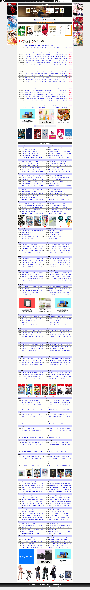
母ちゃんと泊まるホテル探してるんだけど (56, 446)
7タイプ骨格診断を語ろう (26, 234)
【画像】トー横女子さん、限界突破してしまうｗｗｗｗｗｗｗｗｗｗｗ (61, 334)
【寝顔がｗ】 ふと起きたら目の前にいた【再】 (29, 432)
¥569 (12, 45)
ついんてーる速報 (49, 440)
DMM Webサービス (47, 586)
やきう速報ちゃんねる (22, 493)
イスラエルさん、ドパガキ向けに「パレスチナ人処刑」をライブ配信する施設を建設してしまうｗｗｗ (38, 336)
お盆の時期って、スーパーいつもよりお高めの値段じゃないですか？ (33, 250)
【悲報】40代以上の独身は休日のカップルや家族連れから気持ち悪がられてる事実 (35, 258)
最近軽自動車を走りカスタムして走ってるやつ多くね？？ (31, 195)
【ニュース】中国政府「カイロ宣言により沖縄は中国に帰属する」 (60, 272)
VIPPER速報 (20, 507)
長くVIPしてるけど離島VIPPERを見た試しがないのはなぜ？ (59, 442)
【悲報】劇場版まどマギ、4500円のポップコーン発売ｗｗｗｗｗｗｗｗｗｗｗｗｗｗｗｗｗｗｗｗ (38, 517)
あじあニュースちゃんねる (51, 270)
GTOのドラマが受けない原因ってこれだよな (56, 167)
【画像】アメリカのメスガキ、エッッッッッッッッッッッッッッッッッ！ (34, 183)
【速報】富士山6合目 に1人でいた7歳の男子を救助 (57, 161)
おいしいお (20, 314)
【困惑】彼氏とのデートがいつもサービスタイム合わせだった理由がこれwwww (62, 358)
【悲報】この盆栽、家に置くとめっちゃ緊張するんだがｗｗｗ (32, 360)
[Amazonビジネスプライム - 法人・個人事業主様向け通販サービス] (26, 556)
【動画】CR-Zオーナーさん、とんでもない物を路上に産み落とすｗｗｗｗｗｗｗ (35, 189)
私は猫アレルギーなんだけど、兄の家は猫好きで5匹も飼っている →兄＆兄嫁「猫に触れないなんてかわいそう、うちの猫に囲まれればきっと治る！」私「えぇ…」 (52, 56)
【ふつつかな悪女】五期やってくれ (55, 197)
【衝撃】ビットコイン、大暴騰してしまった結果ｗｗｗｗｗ (59, 205)
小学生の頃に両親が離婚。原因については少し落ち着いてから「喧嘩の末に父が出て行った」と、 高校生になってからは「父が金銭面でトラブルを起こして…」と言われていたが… (54, 98)
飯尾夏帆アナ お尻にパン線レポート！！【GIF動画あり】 (59, 324)
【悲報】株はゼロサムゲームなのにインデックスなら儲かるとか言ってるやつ (34, 264)
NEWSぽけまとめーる (50, 201)
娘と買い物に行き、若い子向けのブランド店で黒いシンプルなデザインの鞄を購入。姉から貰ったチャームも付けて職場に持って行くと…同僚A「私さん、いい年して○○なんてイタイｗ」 (55, 81)
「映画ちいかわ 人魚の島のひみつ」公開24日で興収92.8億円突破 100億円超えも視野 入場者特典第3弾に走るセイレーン (69, 503)
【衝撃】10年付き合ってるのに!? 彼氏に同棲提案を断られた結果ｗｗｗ (61, 404)
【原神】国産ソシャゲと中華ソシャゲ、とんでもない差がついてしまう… (34, 402)
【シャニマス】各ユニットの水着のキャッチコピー (57, 511)
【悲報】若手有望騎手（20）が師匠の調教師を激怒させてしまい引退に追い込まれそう (63, 525)
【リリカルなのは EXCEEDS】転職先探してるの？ (57, 193)
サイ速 (19, 187)
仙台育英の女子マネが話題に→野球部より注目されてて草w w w (32, 499)
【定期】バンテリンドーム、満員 (27, 380)
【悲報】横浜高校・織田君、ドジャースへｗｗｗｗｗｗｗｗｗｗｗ (33, 374)
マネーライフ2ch (49, 493)
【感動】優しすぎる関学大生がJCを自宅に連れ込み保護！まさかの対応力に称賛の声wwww (37, 362)
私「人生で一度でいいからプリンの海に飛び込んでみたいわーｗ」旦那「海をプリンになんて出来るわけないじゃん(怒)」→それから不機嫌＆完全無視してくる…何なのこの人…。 (54, 100)
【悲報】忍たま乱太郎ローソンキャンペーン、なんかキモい (31, 332)
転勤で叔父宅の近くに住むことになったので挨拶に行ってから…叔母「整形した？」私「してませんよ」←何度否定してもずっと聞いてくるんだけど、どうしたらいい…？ (53, 64)
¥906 (12, 30)
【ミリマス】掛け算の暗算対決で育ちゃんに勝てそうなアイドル (60, 513)
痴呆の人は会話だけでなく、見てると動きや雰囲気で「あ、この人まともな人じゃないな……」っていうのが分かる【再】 (42, 430)
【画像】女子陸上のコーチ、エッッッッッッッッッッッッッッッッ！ (60, 332)
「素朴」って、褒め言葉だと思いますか (55, 236)
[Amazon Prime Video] (27, 116)
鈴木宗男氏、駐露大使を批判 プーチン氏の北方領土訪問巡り (32, 252)
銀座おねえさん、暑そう (53, 529)
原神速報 (20, 398)
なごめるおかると (21, 426)
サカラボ (20, 412)
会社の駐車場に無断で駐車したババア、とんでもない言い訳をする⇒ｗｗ (34, 175)
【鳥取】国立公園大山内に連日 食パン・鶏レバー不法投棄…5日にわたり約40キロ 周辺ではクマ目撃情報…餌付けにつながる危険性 (44, 527)
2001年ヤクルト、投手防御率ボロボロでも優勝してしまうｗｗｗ (32, 501)
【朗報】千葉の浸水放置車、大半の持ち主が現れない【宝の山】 (60, 163)
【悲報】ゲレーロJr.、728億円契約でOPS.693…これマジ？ (31, 495)
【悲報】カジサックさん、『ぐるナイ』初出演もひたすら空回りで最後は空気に (35, 262)
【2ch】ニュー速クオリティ (23, 145)
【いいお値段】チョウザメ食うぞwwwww (28, 539)
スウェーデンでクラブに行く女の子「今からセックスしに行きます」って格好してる (63, 531)
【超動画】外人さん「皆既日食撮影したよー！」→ (30, 511)
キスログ (47, 398)
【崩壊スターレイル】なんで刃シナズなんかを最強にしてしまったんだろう (34, 404)
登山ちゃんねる (21, 521)
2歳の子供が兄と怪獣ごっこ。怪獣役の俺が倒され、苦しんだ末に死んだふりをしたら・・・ (64, 294)
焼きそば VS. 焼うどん (25, 322)
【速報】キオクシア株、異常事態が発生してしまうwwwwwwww (32, 276)
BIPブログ (20, 159)
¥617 (12, 15)
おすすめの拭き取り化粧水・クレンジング (56, 238)
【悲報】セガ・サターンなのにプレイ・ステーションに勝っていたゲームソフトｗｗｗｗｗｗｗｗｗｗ (66, 264)
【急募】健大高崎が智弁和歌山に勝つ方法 (56, 211)
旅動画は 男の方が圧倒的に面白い (27, 531)
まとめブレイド (21, 242)
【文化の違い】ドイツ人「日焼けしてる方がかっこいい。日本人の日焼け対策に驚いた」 (36, 489)
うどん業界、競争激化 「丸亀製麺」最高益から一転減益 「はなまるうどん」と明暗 (35, 541)
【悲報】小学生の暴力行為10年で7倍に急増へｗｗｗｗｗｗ (59, 244)
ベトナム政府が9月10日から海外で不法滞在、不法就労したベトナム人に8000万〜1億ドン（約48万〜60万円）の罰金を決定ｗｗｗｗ (44, 330)
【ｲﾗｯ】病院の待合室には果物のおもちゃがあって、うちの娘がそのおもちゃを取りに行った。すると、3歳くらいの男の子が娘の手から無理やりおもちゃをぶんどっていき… (53, 60)
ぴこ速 (19, 342)
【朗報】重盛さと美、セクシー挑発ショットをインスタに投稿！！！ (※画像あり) (62, 330)
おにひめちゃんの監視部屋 (51, 228)
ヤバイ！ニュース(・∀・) (50, 426)
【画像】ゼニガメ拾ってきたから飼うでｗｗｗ (29, 147)
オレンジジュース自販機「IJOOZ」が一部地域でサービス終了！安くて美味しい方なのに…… (64, 458)
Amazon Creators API (39, 586)
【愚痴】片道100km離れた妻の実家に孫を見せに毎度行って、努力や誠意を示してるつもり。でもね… (66, 286)
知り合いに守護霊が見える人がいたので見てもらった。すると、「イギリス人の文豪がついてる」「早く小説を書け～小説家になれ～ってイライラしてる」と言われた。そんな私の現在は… (56, 83)
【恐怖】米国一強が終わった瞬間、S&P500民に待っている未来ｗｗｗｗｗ (34, 278)
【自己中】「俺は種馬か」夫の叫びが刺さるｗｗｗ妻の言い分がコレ (60, 400)
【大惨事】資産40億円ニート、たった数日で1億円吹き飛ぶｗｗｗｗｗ (33, 272)
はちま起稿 (48, 454)
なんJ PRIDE (20, 370)
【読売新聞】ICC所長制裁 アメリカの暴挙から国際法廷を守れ (59, 499)
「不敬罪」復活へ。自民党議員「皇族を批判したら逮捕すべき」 (32, 376)
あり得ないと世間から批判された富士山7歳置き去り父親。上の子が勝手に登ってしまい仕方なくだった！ (39, 529)
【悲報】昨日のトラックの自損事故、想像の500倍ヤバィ (58, 418)
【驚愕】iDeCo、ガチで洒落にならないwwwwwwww (30, 274)
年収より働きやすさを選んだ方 (54, 232)
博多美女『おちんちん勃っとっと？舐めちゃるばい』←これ (31, 165)
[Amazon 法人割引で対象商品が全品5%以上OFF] (44, 556)
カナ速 (47, 242)
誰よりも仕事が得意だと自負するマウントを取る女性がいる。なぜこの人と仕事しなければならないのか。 (39, 205)
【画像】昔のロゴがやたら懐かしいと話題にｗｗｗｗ (30, 366)
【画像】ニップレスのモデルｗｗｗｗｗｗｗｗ (57, 322)
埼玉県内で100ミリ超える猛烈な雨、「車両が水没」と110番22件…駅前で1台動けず (36, 248)
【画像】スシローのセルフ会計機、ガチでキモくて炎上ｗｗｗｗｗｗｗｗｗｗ (34, 372)
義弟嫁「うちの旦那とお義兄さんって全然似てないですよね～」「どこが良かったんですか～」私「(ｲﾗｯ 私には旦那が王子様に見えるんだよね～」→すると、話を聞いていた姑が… (54, 54)
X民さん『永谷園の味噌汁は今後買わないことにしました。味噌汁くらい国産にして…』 (36, 288)
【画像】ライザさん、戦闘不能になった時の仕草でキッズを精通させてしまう (34, 161)
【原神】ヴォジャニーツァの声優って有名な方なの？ (30, 400)
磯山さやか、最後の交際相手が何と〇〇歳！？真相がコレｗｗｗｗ (60, 366)
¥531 (78, 46)
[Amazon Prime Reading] (27, 305)
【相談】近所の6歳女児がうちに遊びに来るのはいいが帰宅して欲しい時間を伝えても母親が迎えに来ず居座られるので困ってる (43, 456)
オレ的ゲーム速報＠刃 (50, 145)
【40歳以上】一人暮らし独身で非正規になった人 (57, 175)
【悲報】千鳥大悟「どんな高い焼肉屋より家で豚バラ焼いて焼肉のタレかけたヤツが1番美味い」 (38, 266)
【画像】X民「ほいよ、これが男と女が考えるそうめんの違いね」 (32, 316)
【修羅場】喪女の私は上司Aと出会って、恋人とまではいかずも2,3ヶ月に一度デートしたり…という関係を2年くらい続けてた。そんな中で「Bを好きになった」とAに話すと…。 (54, 47)
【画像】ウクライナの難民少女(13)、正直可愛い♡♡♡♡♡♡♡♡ (33, 177)
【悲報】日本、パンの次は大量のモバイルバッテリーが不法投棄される (33, 513)
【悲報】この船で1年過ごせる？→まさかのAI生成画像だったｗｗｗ (60, 432)
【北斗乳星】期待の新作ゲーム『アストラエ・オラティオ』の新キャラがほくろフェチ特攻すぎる (65, 460)
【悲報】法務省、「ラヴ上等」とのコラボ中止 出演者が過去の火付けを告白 (34, 260)
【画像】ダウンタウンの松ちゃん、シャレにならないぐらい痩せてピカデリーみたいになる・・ (37, 414)
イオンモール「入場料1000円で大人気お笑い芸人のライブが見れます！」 (34, 509)
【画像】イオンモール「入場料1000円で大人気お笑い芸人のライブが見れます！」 (63, 344)
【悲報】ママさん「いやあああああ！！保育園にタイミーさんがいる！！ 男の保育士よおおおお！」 (65, 250)
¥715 (78, 31)
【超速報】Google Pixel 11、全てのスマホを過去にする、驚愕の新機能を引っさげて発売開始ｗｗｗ (38, 515)
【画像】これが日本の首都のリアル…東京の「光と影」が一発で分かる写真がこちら (36, 483)
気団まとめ (48, 356)
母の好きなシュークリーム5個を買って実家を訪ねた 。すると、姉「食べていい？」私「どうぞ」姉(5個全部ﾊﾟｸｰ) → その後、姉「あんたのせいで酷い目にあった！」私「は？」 (54, 88)
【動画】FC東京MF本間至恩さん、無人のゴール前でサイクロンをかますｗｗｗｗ (35, 416)
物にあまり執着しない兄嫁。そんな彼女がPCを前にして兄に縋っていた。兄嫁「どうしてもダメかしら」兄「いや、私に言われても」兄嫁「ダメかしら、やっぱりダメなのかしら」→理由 (56, 79)
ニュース (26, 1)
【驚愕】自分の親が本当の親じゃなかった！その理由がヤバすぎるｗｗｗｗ (61, 364)
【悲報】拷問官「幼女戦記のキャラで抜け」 (29, 352)
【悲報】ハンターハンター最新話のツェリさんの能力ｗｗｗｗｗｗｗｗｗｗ (61, 262)
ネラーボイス (48, 159)
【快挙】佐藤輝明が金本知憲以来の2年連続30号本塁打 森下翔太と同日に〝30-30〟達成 (36, 442)
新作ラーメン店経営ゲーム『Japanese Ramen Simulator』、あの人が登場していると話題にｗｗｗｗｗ (66, 149)
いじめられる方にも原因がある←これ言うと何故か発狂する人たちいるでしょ (34, 236)
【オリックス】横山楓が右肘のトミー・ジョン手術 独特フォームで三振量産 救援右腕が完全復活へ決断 (39, 444)
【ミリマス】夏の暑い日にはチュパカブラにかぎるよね (58, 515)
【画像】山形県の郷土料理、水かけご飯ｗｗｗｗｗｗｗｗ (31, 149)
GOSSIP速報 (20, 356)
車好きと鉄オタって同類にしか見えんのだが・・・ (30, 191)
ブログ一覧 (38, 1)
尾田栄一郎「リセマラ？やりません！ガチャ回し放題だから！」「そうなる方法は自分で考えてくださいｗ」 (40, 334)
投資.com (20, 270)
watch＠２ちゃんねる (50, 342)
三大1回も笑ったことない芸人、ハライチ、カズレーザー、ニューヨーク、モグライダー (63, 181)
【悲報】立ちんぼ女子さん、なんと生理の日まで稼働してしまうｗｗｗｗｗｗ (34, 179)
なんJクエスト (48, 256)
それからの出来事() (49, 507)
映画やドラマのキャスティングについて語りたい (57, 230)
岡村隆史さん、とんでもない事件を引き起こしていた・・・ (59, 147)
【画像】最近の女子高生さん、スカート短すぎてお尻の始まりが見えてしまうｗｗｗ (63, 444)
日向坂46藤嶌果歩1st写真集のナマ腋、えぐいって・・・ (58, 316)
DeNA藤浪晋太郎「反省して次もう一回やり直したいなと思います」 (33, 378)
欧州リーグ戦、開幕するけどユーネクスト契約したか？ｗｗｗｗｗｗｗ (33, 421)
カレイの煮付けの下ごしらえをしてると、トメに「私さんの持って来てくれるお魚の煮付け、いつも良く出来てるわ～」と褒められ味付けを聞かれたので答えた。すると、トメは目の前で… (56, 71)
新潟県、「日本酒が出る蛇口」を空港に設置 (29, 543)
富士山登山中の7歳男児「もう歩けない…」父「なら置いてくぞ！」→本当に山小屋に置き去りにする (38, 246)
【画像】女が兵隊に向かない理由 (54, 523)
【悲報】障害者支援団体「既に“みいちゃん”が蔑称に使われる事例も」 (60, 346)
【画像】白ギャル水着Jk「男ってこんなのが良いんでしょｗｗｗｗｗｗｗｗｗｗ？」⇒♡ (36, 181)
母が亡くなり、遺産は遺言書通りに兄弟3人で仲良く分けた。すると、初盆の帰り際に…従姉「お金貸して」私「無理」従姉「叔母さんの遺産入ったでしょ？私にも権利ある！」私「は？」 (56, 75)
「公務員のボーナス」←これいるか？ (28, 232)
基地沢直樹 (20, 454)
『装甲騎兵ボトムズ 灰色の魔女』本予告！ (56, 191)
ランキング (32, 1)
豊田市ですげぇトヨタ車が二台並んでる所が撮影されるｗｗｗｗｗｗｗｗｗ (34, 193)
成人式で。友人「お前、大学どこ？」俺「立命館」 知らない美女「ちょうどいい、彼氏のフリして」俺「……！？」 (68, 376)
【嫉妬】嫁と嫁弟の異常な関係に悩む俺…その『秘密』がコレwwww (60, 360)
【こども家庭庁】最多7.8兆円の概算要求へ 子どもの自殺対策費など (60, 501)
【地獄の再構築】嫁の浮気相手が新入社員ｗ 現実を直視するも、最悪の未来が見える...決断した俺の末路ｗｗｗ (67, 362)
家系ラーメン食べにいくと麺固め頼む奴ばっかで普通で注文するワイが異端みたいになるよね (37, 318)
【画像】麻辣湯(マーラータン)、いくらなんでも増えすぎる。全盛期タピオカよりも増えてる (37, 324)
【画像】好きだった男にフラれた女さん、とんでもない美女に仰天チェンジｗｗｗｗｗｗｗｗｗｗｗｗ (66, 527)
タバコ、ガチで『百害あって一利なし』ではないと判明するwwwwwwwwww (34, 169)
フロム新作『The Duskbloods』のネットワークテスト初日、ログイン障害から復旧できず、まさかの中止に (67, 151)
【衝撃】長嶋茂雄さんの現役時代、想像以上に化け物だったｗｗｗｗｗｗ (34, 485)
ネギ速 (19, 256)
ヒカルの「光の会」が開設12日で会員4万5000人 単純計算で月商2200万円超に (35, 230)
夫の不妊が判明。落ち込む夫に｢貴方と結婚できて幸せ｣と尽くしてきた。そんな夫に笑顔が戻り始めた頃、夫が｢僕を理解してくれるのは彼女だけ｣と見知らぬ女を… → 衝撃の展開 (54, 73)
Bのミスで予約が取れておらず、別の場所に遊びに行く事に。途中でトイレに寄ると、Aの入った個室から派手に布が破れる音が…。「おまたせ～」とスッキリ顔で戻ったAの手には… (55, 90)
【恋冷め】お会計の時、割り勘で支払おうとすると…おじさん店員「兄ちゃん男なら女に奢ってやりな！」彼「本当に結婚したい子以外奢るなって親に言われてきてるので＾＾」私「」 (55, 96)
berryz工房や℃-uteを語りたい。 (54, 234)
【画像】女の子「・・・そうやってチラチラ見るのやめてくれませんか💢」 (34, 348)
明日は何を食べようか (22, 535)
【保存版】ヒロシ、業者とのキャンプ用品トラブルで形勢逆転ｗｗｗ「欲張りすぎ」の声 (64, 428)
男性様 (47, 284)
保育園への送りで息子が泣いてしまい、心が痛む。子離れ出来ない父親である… (62, 288)
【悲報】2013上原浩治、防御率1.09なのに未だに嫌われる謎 (32, 503)
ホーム (20, 1)
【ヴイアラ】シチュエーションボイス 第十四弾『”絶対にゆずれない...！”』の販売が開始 (63, 517)
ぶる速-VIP (48, 412)
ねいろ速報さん (49, 187)
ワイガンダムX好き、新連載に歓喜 (55, 179)
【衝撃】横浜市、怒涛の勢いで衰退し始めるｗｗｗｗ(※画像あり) (60, 209)
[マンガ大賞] (43, 12)
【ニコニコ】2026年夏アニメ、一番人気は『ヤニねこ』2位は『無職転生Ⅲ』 (34, 286)
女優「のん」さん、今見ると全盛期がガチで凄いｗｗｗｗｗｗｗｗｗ (33, 338)
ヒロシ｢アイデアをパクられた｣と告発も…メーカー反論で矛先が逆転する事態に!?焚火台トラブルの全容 (66, 318)
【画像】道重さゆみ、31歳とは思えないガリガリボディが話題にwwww (33, 364)
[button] (40, 17)
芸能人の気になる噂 (49, 314)
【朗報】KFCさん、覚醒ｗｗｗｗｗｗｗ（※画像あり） (58, 203)
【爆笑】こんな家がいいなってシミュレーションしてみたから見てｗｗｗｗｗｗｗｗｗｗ (64, 266)
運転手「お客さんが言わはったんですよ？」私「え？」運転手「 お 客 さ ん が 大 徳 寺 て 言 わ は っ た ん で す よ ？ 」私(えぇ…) (46, 77)
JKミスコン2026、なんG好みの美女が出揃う (56, 169)
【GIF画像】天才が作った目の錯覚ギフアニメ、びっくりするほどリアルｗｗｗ (35, 358)
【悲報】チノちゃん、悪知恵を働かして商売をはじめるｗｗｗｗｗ (33, 346)
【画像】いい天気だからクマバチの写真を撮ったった (30, 523)
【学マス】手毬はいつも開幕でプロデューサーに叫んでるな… (59, 509)
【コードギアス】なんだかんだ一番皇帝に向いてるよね (58, 195)
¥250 (78, 16)
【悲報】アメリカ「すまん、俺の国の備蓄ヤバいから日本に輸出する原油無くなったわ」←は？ (65, 497)
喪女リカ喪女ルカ (49, 479)
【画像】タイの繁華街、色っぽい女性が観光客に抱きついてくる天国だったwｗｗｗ (63, 449)
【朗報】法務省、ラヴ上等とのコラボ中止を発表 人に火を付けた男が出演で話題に (63, 246)
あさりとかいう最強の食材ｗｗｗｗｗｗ (28, 320)
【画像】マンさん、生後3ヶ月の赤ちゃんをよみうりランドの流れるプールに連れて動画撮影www (65, 165)
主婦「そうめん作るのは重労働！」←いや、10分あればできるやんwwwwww (62, 416)
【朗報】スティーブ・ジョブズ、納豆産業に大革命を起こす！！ (60, 177)
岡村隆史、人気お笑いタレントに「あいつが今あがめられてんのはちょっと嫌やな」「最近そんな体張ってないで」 (68, 352)
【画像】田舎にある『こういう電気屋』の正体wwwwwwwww (32, 167)
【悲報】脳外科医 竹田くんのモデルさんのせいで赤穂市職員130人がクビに (61, 252)
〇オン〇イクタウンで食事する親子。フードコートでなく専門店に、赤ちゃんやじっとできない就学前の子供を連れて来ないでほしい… (44, 211)
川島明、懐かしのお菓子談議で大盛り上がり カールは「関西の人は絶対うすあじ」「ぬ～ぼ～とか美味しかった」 (40, 545)
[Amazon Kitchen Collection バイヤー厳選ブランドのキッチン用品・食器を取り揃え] (45, 305)
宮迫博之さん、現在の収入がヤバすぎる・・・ (57, 155)
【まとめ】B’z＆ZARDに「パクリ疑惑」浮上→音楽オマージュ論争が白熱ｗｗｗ (62, 430)
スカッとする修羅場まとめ (51, 535)
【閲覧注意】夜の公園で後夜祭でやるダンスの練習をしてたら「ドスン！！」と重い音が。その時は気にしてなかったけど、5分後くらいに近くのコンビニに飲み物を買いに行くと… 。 (55, 94)
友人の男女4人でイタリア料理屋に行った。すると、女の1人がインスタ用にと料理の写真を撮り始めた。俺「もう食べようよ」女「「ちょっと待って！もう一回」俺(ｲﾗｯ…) (53, 62)
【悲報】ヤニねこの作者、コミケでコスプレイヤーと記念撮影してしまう (61, 421)
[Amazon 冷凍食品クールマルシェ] (63, 116)
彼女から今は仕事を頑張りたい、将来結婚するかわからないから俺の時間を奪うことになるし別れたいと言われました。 (41, 209)
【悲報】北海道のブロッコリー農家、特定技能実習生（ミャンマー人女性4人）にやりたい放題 (37, 244)
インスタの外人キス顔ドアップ (54, 320)
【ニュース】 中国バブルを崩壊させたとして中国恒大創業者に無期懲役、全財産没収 (63, 280)
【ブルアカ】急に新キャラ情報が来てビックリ (29, 294)
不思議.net (48, 328)
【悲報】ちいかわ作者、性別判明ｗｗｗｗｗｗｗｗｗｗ (58, 414)
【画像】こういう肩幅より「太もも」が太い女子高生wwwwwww (32, 163)
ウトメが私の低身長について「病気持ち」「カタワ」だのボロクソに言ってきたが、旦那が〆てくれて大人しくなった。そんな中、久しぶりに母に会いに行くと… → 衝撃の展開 (54, 105)
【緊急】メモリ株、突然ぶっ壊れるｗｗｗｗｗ (29, 280)
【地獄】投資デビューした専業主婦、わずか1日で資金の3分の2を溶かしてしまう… (35, 481)
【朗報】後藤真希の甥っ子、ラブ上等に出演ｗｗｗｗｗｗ (58, 207)
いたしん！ (48, 521)
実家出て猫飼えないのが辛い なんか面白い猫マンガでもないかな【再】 (33, 435)
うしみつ (20, 173)
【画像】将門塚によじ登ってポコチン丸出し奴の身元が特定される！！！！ (61, 278)
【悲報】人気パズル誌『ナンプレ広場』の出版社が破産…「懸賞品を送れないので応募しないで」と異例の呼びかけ (41, 487)
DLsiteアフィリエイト (55, 586)
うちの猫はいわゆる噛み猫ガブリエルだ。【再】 (30, 428)
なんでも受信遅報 (21, 228)
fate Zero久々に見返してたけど (54, 189)
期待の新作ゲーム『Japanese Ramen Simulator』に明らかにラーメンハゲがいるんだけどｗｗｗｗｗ (66, 456)
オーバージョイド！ (49, 370)
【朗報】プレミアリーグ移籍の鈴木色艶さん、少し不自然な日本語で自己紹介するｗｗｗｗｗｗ (37, 418)
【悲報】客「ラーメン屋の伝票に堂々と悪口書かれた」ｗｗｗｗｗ (60, 248)
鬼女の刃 (20, 201)
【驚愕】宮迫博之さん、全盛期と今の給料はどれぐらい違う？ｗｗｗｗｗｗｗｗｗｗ (63, 258)
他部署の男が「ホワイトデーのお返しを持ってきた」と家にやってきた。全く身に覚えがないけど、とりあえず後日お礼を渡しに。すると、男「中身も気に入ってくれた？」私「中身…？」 (56, 92)
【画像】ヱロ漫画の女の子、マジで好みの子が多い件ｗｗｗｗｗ (32, 344)
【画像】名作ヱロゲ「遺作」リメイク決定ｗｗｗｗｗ (30, 350)
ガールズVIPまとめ (49, 173)
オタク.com (20, 284)
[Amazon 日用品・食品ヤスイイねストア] (46, 116)
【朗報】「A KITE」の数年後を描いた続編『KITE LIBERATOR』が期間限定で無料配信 (36, 290)
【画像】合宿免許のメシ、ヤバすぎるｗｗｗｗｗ (30, 155)
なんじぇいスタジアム (22, 440)
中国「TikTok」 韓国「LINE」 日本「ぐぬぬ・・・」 (58, 348)
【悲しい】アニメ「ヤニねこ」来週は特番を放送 (30, 292)
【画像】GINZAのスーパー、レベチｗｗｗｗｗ (29, 151)
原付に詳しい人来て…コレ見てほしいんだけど (29, 197)
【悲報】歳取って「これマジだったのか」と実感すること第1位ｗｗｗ (33, 153)
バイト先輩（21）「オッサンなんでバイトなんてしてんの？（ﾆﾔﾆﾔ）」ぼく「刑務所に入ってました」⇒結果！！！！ (68, 336)
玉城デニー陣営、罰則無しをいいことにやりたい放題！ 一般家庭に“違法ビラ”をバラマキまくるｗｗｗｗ (66, 274)
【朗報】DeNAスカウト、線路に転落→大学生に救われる (31, 497)
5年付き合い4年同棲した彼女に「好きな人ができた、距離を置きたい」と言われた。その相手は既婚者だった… (67, 290)
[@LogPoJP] (54, 1)
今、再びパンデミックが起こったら (27, 238)
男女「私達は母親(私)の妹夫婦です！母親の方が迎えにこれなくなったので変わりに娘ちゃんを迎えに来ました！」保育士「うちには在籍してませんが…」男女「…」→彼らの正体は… (55, 69)
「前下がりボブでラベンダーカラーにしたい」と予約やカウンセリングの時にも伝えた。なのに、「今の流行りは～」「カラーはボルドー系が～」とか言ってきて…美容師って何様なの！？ (56, 52)
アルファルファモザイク (23, 479)
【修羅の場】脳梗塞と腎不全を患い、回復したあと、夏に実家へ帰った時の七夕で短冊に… (64, 292)
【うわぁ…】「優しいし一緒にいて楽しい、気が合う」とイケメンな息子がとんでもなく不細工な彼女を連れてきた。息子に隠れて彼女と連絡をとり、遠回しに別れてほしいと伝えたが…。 (56, 58)
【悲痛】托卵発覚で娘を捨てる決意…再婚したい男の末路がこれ (60, 402)
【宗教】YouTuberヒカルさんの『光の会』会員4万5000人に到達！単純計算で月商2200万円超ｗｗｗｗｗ (66, 463)
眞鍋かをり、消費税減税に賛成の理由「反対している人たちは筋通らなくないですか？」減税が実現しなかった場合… (68, 495)
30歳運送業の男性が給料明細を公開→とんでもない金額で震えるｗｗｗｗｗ (61, 153)
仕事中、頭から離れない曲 (53, 183)
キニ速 (19, 328)
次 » (55, 19)
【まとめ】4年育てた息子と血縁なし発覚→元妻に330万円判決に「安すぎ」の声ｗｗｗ (63, 435)
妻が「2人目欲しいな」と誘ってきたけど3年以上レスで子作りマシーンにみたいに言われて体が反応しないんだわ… (41, 207)
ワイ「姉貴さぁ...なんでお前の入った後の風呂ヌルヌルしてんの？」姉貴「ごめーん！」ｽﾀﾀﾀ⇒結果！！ (66, 338)
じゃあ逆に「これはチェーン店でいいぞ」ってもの (30, 537)
